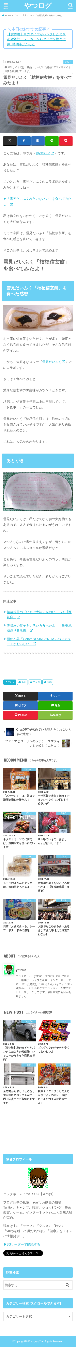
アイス (36, 682)
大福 (49, 682)
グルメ (11, 682)
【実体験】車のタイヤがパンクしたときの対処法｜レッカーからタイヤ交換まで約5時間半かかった (36, 39)
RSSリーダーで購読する (22, 1244)
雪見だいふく (52, 362)
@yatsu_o (43, 153)
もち (23, 682)
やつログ (38, 5)
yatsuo (21, 970)
